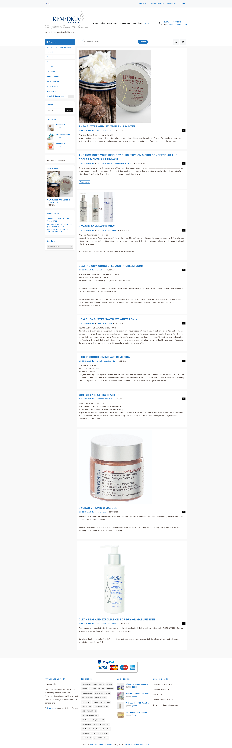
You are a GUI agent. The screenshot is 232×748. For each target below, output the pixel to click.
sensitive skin (127, 163)
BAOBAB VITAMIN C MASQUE (98, 507)
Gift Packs (51, 72)
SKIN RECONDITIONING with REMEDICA (104, 357)
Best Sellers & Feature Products (59, 47)
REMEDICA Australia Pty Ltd (101, 744)
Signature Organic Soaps (90, 715)
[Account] (183, 42)
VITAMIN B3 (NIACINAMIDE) (97, 226)
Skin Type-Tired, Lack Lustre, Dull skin (95, 733)
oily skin (100, 270)
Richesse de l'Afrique (101, 706)
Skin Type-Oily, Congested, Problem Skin (95, 724)
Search (143, 42)
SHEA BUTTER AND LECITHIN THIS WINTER (107, 126)
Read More (85, 182)
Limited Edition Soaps (102, 693)
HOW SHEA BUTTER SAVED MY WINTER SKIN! (108, 319)
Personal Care (86, 706)
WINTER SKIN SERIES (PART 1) (99, 394)
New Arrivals (51, 91)
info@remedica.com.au (178, 24)
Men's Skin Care (53, 81)
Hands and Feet (53, 76)
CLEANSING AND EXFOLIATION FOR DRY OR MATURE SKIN (117, 619)
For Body (50, 57)
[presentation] (67, 168)
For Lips (50, 67)
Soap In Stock (86, 738)
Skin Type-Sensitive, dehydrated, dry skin (96, 729)
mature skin (101, 163)
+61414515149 (175, 22)
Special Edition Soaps (101, 738)
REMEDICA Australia (86, 130)
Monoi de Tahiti (52, 86)
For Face (50, 62)
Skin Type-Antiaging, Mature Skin (93, 720)
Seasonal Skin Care (104, 130)
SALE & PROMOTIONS (89, 711)
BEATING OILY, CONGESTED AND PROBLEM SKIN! (111, 265)
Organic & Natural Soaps (56, 96)
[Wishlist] (176, 42)
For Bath (50, 52)
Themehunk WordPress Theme (136, 744)
